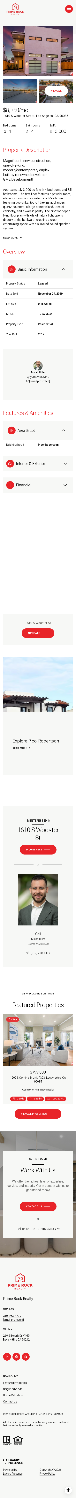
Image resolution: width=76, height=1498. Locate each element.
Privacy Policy (47, 1473)
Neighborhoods (12, 1389)
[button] (38, 1206)
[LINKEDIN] (7, 1357)
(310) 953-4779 (48, 1229)
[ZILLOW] (26, 1357)
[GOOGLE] (16, 1357)
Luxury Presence (12, 1473)
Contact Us (10, 1401)
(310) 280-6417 (39, 377)
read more (19, 748)
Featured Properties (15, 1382)
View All (56, 90)
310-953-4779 (12, 1315)
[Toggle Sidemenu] (69, 9)
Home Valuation (13, 1395)
